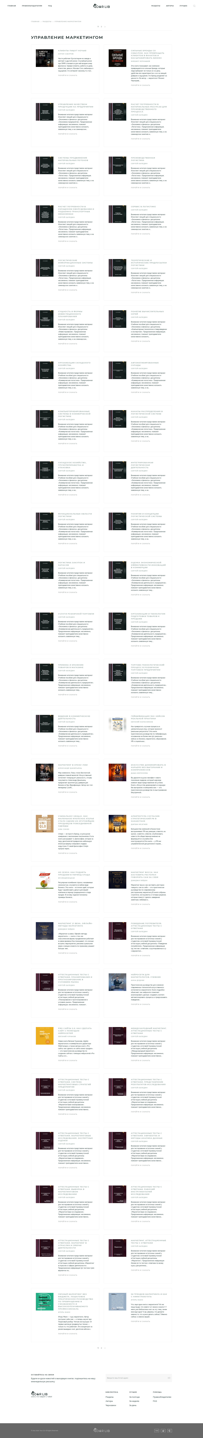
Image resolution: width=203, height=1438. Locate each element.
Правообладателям (32, 6)
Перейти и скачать (67, 75)
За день (132, 1405)
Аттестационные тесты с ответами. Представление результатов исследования (148, 1082)
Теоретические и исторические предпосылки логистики (149, 262)
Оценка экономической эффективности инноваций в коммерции (148, 565)
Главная (12, 6)
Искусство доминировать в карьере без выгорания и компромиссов (148, 767)
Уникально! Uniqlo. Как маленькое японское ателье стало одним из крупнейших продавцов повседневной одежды (76, 821)
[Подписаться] (169, 1378)
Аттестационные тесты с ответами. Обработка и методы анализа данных (146, 1135)
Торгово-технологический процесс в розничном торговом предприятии (147, 667)
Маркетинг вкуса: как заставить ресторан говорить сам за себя (144, 874)
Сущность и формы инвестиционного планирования (70, 314)
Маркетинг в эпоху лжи (73, 765)
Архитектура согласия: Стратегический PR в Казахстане (145, 818)
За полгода (134, 1397)
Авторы (170, 6)
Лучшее (183, 6)
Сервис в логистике (143, 206)
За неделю (134, 1401)
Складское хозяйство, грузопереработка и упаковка (72, 465)
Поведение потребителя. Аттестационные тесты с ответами (146, 925)
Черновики (111, 1405)
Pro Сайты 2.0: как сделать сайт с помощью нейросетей (75, 1030)
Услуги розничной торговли (76, 614)
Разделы (155, 6)
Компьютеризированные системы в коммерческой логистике (74, 413)
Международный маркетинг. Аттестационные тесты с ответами (149, 1030)
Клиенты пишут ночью (72, 50)
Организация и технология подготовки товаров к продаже (148, 616)
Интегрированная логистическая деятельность (142, 465)
